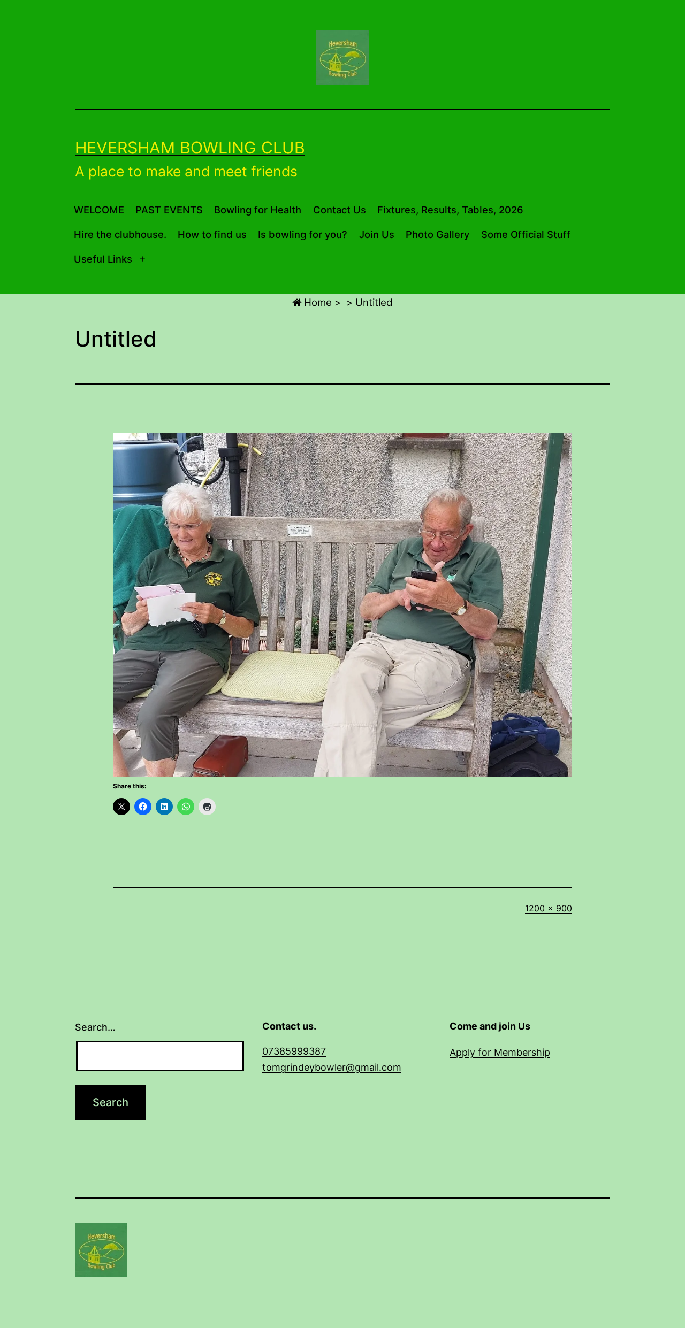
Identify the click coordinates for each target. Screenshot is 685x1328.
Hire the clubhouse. (120, 234)
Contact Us (339, 210)
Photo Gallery (437, 234)
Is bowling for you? (302, 234)
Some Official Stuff (525, 234)
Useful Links (103, 259)
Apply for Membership (500, 1052)
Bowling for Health (257, 210)
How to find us (212, 234)
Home (316, 302)
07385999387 (294, 1051)
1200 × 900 (548, 908)
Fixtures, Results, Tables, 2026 (450, 210)
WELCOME (99, 210)
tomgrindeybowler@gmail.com (331, 1067)
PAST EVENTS (169, 210)
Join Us (376, 234)
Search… (95, 1027)
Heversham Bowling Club (190, 147)
